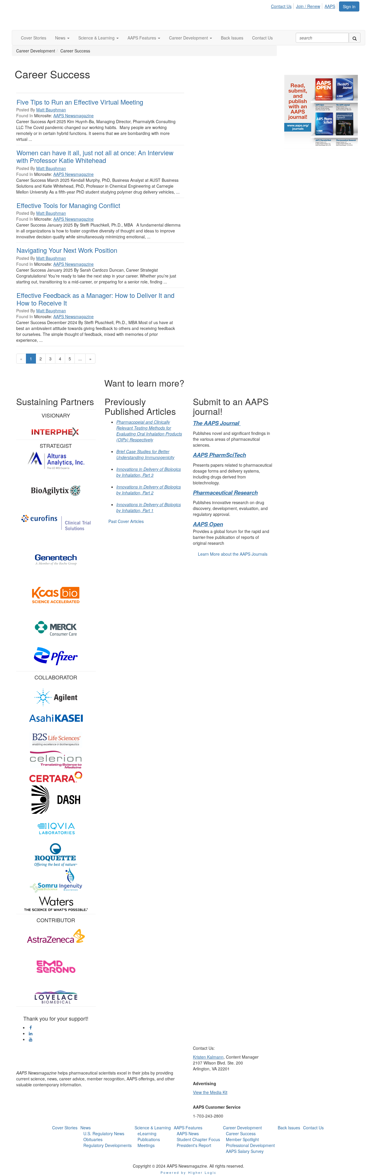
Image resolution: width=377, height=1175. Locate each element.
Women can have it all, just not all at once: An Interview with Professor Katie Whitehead (94, 156)
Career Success (241, 1133)
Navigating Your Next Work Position (66, 250)
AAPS (330, 6)
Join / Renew (308, 6)
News (85, 1128)
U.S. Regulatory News (103, 1133)
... (80, 359)
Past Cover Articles (126, 521)
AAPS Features (188, 1128)
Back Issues (289, 1128)
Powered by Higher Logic (189, 1172)
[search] (355, 38)
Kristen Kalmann (208, 1057)
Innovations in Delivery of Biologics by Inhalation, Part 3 (148, 472)
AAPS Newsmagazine (73, 115)
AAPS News (188, 1133)
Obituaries (92, 1139)
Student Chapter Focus (198, 1139)
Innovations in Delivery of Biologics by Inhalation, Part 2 (148, 490)
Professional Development (250, 1145)
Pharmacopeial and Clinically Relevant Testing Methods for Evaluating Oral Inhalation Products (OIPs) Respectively (149, 431)
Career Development (242, 1128)
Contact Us (281, 6)
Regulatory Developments (107, 1145)
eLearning (147, 1133)
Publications (149, 1139)
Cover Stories (64, 1128)
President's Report (194, 1145)
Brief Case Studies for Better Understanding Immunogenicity (145, 454)
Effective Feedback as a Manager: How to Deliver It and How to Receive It (95, 299)
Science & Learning (153, 1128)
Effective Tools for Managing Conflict (68, 205)
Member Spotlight (242, 1139)
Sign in (349, 6)
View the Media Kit (210, 1092)
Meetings (146, 1145)
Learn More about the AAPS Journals (232, 554)
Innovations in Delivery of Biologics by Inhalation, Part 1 (148, 507)
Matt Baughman (51, 110)
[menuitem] (282, 5)
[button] (62, 37)
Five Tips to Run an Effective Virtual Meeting (79, 101)
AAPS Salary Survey (245, 1151)
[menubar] (304, 5)
